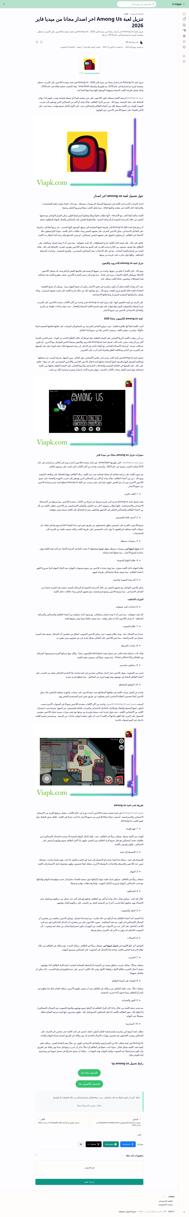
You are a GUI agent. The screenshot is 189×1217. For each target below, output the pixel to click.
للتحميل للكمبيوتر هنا (89, 1083)
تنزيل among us (135, 97)
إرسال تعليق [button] (89, 1181)
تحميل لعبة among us (132, 812)
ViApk (177, 4)
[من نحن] (184, 56)
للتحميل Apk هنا (89, 1072)
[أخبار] (184, 25)
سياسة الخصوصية (165, 1204)
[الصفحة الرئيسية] (184, 14)
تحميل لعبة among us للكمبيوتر (121, 704)
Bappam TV (9, 1211)
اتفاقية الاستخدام (166, 1201)
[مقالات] (184, 36)
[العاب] (184, 41)
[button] (184, 4)
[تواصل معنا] (184, 61)
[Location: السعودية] (67, 47)
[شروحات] (184, 30)
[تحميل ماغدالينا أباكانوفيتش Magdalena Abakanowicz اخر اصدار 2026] (116, 1122)
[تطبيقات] (184, 47)
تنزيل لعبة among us (133, 462)
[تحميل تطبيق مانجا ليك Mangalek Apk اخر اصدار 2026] (62, 1122)
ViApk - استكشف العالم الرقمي (151, 1211)
